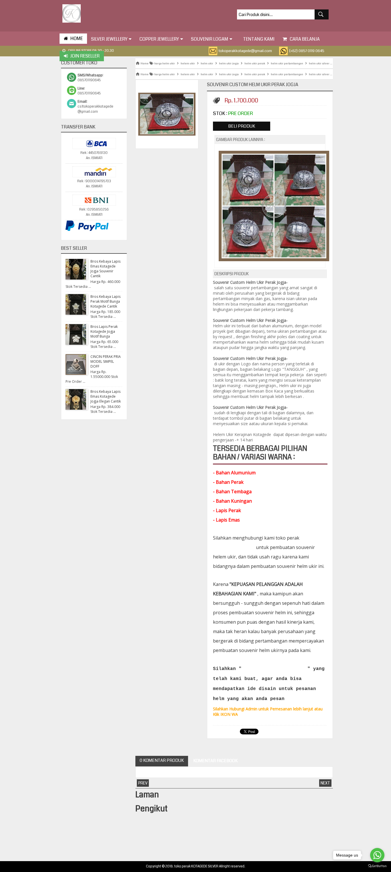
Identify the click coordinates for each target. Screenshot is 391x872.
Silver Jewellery (109, 39)
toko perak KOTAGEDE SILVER (196, 866)
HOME (76, 38)
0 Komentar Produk (162, 760)
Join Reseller (85, 56)
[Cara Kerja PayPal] (87, 230)
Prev (142, 783)
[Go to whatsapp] (377, 855)
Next (325, 783)
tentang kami (259, 39)
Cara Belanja (305, 39)
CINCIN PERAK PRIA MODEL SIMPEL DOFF (105, 361)
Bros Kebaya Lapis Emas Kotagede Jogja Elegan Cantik (105, 396)
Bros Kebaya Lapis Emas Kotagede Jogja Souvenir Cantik (105, 268)
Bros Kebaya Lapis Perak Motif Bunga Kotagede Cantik (105, 301)
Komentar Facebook (215, 761)
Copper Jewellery (159, 39)
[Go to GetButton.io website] (377, 866)
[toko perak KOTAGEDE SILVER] (71, 13)
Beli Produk (241, 126)
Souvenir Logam (209, 39)
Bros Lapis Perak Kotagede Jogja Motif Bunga (104, 331)
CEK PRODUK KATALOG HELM (274, 668)
